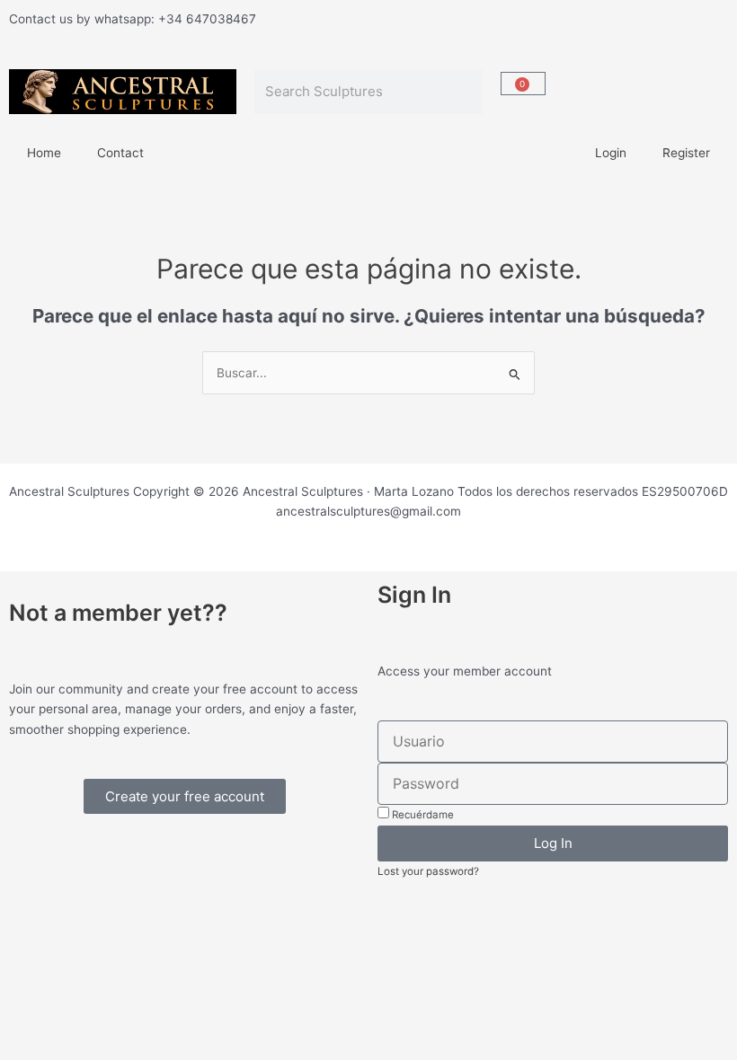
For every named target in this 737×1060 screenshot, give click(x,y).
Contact (120, 153)
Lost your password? (428, 871)
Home (44, 153)
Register (686, 153)
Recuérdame (421, 814)
